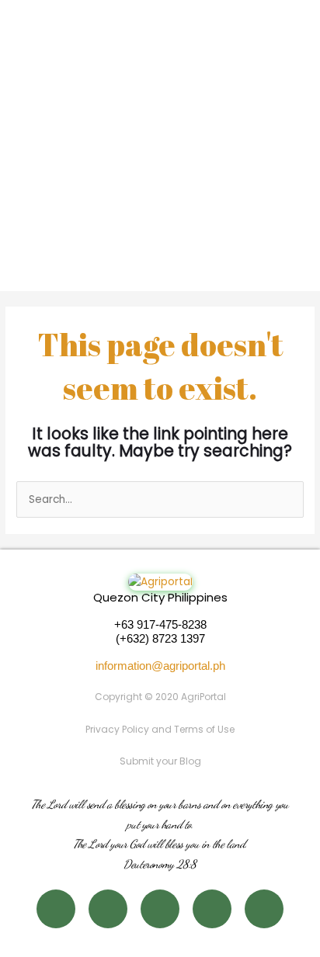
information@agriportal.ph (160, 665)
